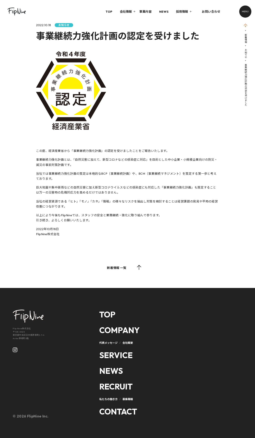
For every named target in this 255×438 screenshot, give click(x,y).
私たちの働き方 (108, 399)
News (111, 371)
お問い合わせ (211, 11)
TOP (109, 11)
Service (116, 355)
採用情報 (182, 11)
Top (107, 314)
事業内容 (145, 11)
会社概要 (127, 343)
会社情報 (126, 11)
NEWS (164, 11)
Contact (118, 411)
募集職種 (127, 399)
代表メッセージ (108, 343)
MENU (245, 11)
